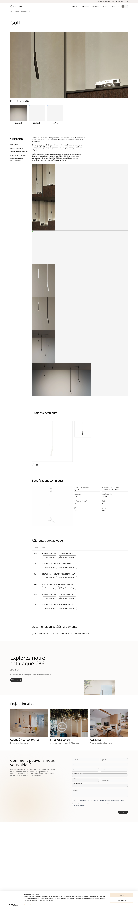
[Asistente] (118, 6)
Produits (17, 11)
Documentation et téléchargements (16, 159)
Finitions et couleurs (17, 148)
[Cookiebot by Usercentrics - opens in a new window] (14, 905)
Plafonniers (24, 11)
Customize (121, 900)
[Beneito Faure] (16, 6)
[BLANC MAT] (33, 465)
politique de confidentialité (110, 800)
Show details (27, 905)
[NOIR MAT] (37, 465)
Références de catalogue (18, 155)
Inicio (11, 11)
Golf (30, 11)
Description (14, 145)
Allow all (121, 895)
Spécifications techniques (19, 152)
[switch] (124, 6)
